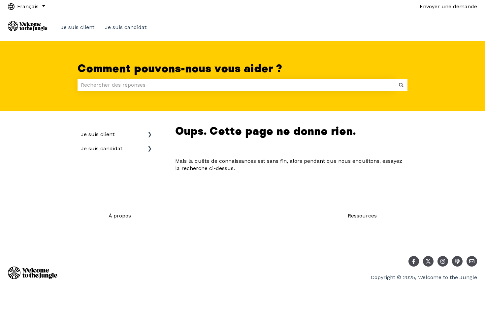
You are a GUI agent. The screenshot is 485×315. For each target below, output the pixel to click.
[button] (150, 135)
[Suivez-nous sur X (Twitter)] (428, 261)
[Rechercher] (401, 85)
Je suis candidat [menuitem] (101, 148)
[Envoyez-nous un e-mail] (472, 261)
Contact (460, 27)
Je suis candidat (125, 27)
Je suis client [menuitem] (97, 134)
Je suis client (77, 27)
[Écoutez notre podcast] (457, 261)
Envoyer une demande (448, 6)
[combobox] (236, 85)
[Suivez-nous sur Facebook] (413, 261)
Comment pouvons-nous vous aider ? (180, 69)
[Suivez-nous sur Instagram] (442, 261)
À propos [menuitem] (120, 216)
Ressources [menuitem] (362, 216)
